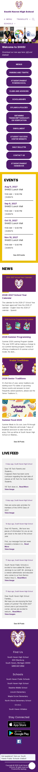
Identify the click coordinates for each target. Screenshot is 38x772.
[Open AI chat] (32, 766)
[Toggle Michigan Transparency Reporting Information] (12, 29)
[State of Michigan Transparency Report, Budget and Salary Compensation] (19, 33)
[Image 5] (16, 40)
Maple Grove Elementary (18, 696)
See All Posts (19, 442)
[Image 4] (13, 40)
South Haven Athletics (18, 709)
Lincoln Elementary (18, 692)
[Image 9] (30, 40)
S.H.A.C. (18, 705)
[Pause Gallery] (34, 40)
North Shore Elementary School (18, 700)
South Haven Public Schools (18, 679)
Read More (23, 487)
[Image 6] (20, 40)
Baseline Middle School (18, 688)
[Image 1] (3, 40)
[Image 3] (9, 40)
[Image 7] (23, 40)
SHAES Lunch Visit (14, 189)
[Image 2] (6, 40)
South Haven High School (17, 683)
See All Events (19, 255)
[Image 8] (26, 40)
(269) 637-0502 (18, 666)
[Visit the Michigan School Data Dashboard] (30, 33)
